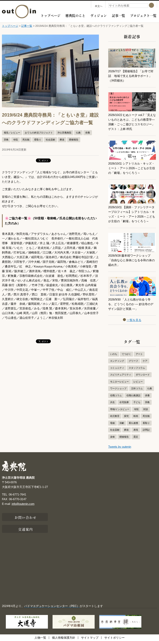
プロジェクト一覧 (143, 15)
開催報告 (73, 139)
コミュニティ (117, 368)
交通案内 (25, 528)
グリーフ (133, 361)
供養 (87, 132)
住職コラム (116, 395)
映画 (135, 416)
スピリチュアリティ (120, 374)
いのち (113, 354)
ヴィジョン (98, 15)
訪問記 (146, 429)
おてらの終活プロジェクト (39, 132)
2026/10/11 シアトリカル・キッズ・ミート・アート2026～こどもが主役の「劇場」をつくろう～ (131, 168)
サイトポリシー (114, 637)
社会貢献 (50, 139)
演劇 (121, 423)
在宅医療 (124, 402)
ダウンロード (143, 374)
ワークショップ (118, 388)
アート (139, 354)
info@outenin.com (23, 503)
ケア (145, 361)
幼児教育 (114, 416)
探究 (126, 416)
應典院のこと (75, 15)
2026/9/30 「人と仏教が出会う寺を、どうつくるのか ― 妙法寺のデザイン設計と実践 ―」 (130, 304)
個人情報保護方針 (63, 637)
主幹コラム (137, 388)
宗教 (6, 139)
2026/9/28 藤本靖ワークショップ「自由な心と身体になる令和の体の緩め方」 (131, 260)
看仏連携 (133, 423)
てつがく (126, 354)
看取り (37, 139)
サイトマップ (90, 637)
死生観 (25, 139)
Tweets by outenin (119, 446)
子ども (136, 402)
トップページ (50, 15)
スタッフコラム (137, 368)
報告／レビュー (12, 132)
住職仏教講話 (133, 395)
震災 (135, 436)
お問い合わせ (26, 517)
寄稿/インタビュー (119, 409)
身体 (112, 436)
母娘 (112, 423)
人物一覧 (40, 637)
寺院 (15, 139)
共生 (112, 402)
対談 (145, 409)
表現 (135, 429)
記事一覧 (118, 15)
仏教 (78, 132)
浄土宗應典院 (64, 132)
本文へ (98, 6)
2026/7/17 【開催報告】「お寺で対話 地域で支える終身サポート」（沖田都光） (130, 76)
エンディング (117, 361)
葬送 (62, 139)
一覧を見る (134, 320)
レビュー (138, 381)
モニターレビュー (119, 381)
